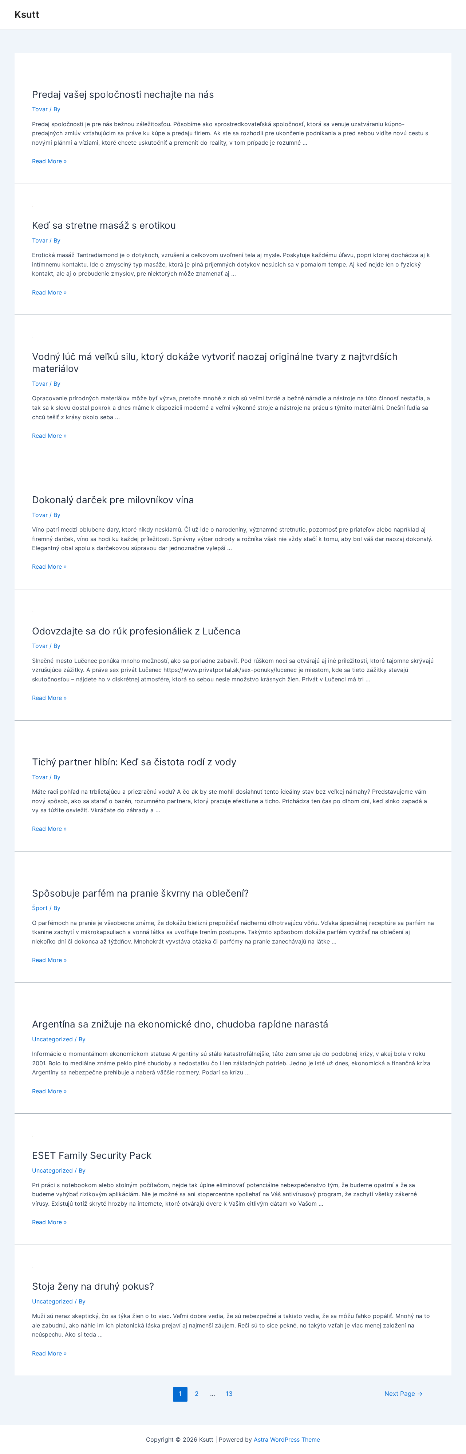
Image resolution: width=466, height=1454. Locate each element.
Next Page (403, 1393)
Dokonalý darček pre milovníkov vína (113, 499)
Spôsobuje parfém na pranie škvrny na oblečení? (140, 893)
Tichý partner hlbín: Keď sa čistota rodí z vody (134, 762)
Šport (40, 908)
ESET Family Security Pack (91, 1155)
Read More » (49, 161)
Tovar (40, 109)
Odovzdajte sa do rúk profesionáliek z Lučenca (136, 631)
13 (229, 1393)
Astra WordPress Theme (287, 1439)
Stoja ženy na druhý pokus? (93, 1286)
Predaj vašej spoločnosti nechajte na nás (123, 94)
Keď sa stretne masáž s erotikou (104, 225)
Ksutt (27, 14)
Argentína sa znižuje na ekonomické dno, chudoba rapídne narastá (180, 1024)
